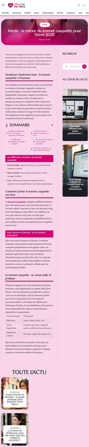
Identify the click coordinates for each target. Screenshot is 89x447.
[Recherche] (78, 5)
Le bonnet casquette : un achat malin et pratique (42, 149)
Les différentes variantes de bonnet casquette (18, 141)
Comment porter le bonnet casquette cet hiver (41, 133)
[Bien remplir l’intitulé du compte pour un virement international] (75, 171)
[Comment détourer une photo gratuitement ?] (75, 115)
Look (44, 25)
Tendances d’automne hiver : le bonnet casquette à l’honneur (16, 133)
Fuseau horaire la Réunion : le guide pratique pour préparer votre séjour (15, 399)
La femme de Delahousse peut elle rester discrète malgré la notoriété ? (15, 435)
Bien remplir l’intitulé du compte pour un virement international (75, 184)
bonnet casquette (17, 201)
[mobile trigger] (4, 5)
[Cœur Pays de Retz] (16, 5)
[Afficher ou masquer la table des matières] (41, 125)
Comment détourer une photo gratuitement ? (75, 130)
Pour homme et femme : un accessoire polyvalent (44, 141)
